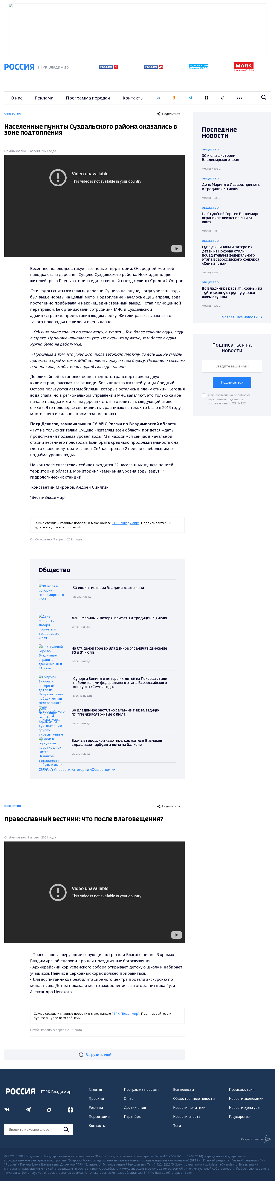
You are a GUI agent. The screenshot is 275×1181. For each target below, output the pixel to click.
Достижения (135, 1107)
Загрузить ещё (98, 1054)
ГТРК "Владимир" (125, 523)
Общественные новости (194, 1098)
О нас (16, 98)
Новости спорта (186, 1116)
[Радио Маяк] (244, 70)
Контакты (133, 98)
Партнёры (133, 1116)
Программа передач (88, 98)
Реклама (44, 98)
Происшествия (241, 1089)
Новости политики (189, 1107)
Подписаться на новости (232, 348)
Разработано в (252, 1139)
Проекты (96, 1098)
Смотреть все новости (239, 317)
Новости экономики (246, 1098)
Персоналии (99, 1116)
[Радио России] (198, 68)
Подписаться (232, 382)
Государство (239, 1116)
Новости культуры (244, 1107)
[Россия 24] (153, 68)
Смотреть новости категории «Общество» (75, 769)
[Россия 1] (108, 68)
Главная (95, 1089)
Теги (177, 1125)
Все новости (183, 1089)
